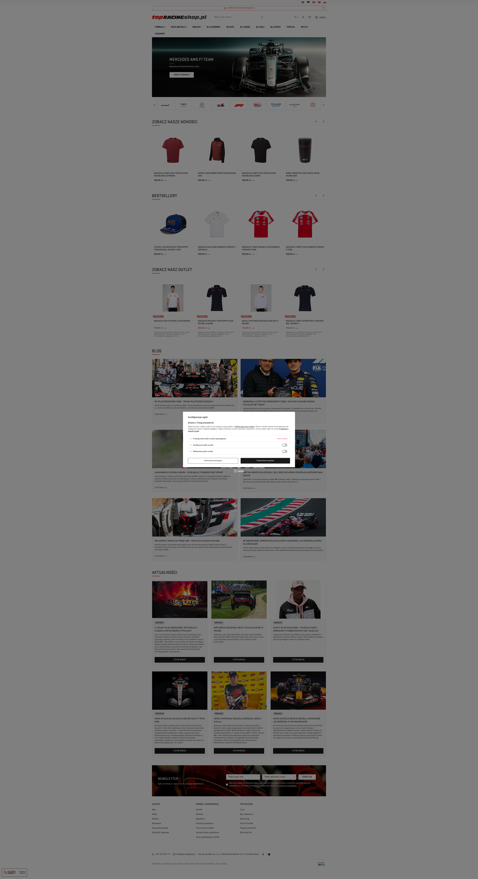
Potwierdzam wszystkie (265, 461)
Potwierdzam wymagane (213, 461)
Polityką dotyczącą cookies (245, 427)
